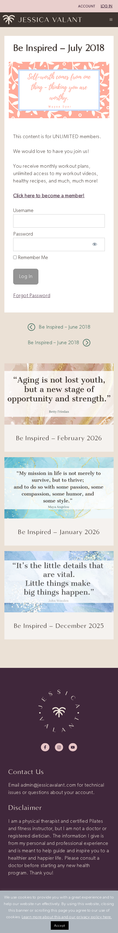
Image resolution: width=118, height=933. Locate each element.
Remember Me (32, 257)
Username (23, 210)
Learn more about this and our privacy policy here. (67, 916)
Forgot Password (31, 295)
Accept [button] (59, 925)
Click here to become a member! (49, 196)
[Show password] (95, 244)
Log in (107, 6)
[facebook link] (45, 747)
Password (23, 234)
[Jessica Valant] (42, 19)
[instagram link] (59, 747)
